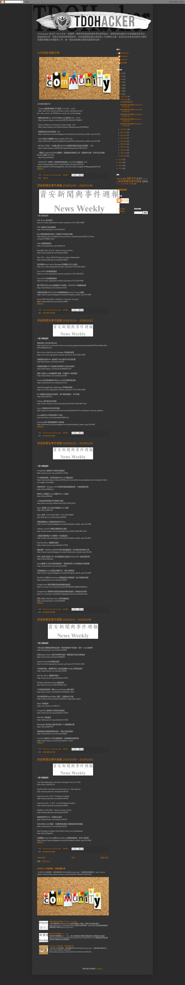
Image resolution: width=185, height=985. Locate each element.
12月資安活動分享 (48, 52)
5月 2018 (123, 144)
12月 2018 (124, 96)
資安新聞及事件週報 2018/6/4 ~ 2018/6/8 (63, 922)
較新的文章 (41, 858)
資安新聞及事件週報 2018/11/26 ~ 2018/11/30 (65, 185)
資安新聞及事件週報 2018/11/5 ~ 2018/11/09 (64, 619)
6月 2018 (123, 141)
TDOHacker (125, 53)
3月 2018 (123, 150)
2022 (121, 82)
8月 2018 (123, 135)
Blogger (99, 969)
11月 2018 (124, 99)
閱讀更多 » (40, 169)
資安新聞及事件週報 (49, 313)
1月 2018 (123, 156)
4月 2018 (123, 147)
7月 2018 (123, 138)
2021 (121, 85)
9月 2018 (123, 132)
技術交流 (119, 179)
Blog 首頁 (121, 209)
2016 (121, 162)
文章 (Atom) (46, 861)
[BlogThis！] (75, 175)
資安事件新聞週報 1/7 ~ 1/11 (59, 934)
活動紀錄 (145, 179)
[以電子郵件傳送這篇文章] (72, 175)
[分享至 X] (77, 175)
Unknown (124, 56)
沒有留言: (66, 175)
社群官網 (121, 211)
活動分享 (45, 178)
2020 (121, 88)
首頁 (73, 858)
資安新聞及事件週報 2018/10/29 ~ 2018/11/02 (65, 759)
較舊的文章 (104, 858)
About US (119, 184)
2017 (121, 160)
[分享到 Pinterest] (82, 175)
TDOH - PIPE (128, 184)
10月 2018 (124, 129)
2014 (121, 168)
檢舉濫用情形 (121, 190)
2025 (121, 73)
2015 (121, 165)
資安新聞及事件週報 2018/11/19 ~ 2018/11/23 (65, 320)
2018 (121, 94)
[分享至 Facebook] (80, 175)
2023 (121, 79)
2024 (121, 76)
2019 (121, 91)
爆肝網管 (124, 63)
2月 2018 (123, 153)
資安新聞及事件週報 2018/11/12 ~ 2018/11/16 (65, 443)
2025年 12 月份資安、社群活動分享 (51, 869)
